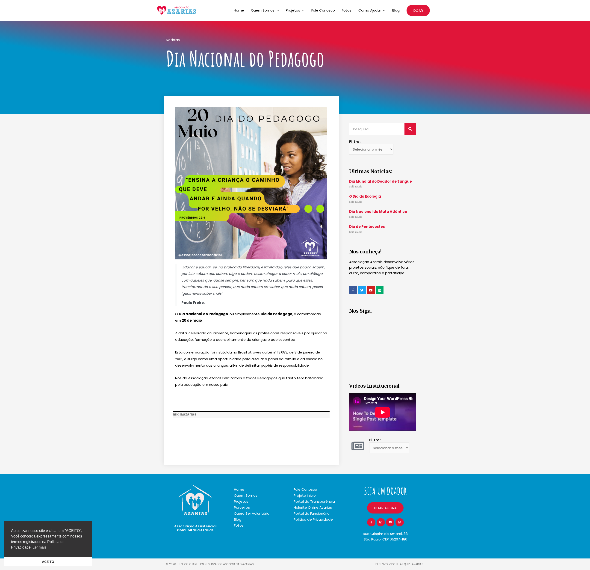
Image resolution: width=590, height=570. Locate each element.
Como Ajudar (369, 10)
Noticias (173, 39)
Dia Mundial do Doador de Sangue (380, 181)
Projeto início (305, 495)
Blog (396, 10)
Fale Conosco (323, 10)
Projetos (293, 10)
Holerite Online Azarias (313, 507)
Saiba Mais (355, 186)
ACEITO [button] (48, 562)
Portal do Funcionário (312, 513)
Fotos (346, 10)
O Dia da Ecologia (365, 196)
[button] (418, 10)
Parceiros (242, 507)
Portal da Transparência (314, 501)
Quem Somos (262, 10)
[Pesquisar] (410, 129)
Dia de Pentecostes (367, 226)
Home (239, 10)
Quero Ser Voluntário (251, 513)
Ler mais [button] (39, 547)
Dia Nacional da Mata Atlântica (378, 211)
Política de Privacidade (313, 519)
